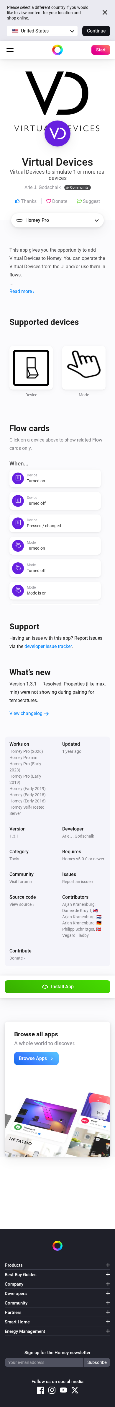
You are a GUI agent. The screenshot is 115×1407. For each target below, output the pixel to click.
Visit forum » (20, 881)
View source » (21, 904)
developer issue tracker (48, 646)
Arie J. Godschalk (78, 836)
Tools (14, 858)
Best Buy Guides (21, 1274)
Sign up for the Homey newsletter (57, 1352)
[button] (42, 31)
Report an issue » (77, 881)
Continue (96, 31)
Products (14, 1265)
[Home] (57, 50)
